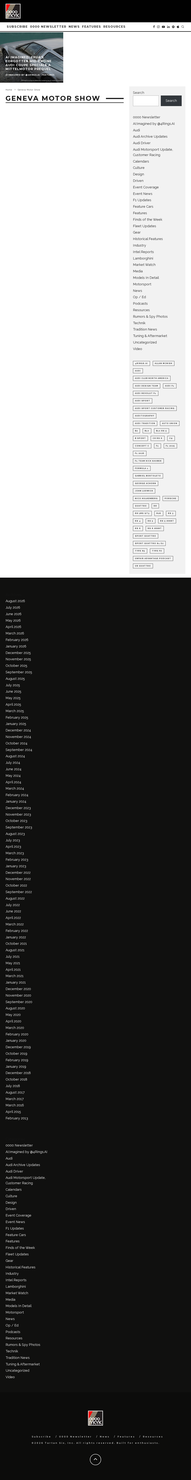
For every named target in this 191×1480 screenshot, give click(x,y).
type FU (157, 551)
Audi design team (146, 386)
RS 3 (171, 513)
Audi (136, 130)
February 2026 (17, 640)
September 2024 (19, 750)
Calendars (141, 161)
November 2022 (18, 879)
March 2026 (15, 633)
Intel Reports (143, 252)
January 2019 (16, 1066)
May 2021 (13, 963)
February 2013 (17, 1118)
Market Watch (144, 265)
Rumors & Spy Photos (150, 316)
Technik (139, 323)
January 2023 (16, 866)
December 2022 (18, 873)
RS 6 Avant (155, 528)
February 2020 (17, 1034)
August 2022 (15, 898)
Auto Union (169, 423)
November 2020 (18, 995)
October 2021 (16, 943)
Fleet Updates (144, 226)
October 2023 (16, 821)
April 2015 (13, 1112)
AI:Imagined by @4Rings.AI (154, 124)
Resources (114, 26)
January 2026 (16, 646)
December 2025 (18, 653)
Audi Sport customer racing (155, 408)
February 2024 (17, 795)
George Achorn (145, 483)
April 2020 (13, 1021)
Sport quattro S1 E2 (149, 543)
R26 (158, 513)
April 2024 (13, 782)
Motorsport (142, 284)
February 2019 (17, 1060)
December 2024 (18, 730)
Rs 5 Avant (167, 521)
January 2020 (16, 1040)
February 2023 (17, 860)
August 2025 (15, 679)
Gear (137, 232)
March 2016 (15, 1105)
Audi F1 (169, 386)
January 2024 (16, 801)
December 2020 (18, 989)
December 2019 (18, 1047)
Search (138, 93)
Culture (139, 168)
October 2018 (16, 1079)
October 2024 (16, 743)
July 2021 (13, 956)
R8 (155, 506)
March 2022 (15, 924)
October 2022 (16, 885)
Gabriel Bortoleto (148, 476)
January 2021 (16, 982)
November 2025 (18, 659)
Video (137, 349)
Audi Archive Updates (150, 136)
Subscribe (17, 26)
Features (91, 26)
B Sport (140, 438)
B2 (136, 431)
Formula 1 (141, 468)
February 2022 (17, 931)
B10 (147, 431)
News (74, 26)
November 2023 (18, 814)
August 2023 (15, 834)
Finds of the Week (147, 219)
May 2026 (13, 620)
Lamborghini (143, 258)
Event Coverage (146, 187)
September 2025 (19, 672)
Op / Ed (139, 297)
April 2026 (13, 627)
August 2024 (15, 756)
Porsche (170, 498)
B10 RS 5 (161, 431)
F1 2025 (170, 446)
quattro (141, 506)
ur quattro (143, 566)
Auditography (144, 416)
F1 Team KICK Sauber (148, 461)
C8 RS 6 (157, 438)
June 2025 (13, 691)
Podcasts (140, 303)
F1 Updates (142, 200)
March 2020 (15, 1028)
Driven (138, 181)
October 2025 (16, 666)
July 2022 (13, 905)
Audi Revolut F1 (145, 393)
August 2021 (15, 950)
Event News (142, 194)
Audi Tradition (145, 423)
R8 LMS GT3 (142, 513)
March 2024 (15, 788)
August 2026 (15, 601)
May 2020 (13, 1015)
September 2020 (19, 1002)
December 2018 (18, 1073)
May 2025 (13, 698)
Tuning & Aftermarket (150, 336)
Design (138, 174)
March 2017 (15, 1099)
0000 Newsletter (48, 26)
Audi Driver (142, 143)
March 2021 (15, 976)
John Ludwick (144, 491)
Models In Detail (146, 278)
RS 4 (138, 521)
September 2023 (19, 827)
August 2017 (15, 1092)
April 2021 (13, 969)
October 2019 (16, 1053)
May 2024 (13, 776)
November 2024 (18, 737)
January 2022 (16, 937)
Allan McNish (163, 363)
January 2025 (16, 724)
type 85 (140, 551)
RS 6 (138, 528)
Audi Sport (142, 401)
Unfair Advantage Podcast (153, 558)
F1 (157, 446)
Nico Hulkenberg (146, 498)
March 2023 (15, 853)
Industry (139, 245)
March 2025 (15, 711)
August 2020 (15, 1008)
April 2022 (13, 918)
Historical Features (148, 239)
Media (138, 271)
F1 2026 (139, 453)
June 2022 (13, 911)
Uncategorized (145, 342)
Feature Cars (143, 206)
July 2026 (13, 607)
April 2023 (13, 847)
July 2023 (13, 840)
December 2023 (18, 808)
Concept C (142, 446)
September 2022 (19, 892)
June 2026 (13, 614)
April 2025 (13, 704)
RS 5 (150, 521)
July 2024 (13, 763)
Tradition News (145, 329)
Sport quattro (145, 536)
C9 (171, 438)
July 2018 (13, 1086)
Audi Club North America (151, 378)
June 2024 (13, 769)
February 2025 (17, 717)
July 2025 (13, 685)
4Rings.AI (141, 363)
